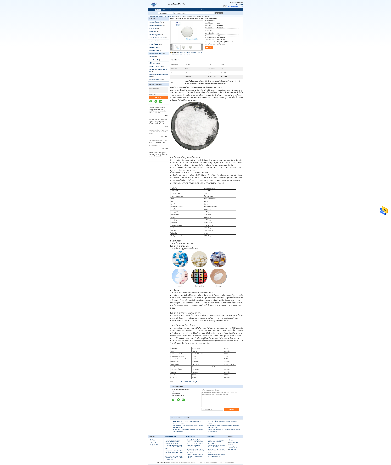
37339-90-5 (192, 382)
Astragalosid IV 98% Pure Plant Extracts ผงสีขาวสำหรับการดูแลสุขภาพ (174, 452)
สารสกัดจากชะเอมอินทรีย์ (166, 16)
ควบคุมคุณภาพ (193, 10)
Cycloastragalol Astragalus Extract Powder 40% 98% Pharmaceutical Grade (172, 441)
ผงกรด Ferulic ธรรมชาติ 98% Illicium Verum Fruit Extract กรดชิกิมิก (216, 451)
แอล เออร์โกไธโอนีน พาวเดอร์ (156, 38)
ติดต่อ (159, 98)
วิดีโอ (164, 10)
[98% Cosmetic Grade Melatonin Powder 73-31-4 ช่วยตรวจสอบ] (187, 32)
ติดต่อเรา (203, 10)
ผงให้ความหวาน (153, 63)
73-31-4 (198, 382)
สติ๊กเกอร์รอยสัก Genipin (155, 80)
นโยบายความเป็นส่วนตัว (163, 462)
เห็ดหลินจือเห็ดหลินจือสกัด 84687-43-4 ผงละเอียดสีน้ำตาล (195, 440)
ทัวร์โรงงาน (182, 10)
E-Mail (231, 444)
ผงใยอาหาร (152, 57)
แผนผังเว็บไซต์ (233, 447)
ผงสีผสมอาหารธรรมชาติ (155, 66)
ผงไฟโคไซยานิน (153, 47)
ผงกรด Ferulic (153, 41)
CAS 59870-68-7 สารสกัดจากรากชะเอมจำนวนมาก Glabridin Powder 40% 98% (216, 445)
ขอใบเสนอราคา (233, 442)
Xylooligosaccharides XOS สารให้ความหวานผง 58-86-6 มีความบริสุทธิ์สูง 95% (195, 445)
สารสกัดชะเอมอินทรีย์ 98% (181, 382)
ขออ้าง (237, 4)
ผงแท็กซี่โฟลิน (152, 31)
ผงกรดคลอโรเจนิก (153, 44)
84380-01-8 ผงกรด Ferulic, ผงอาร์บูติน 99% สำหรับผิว (216, 440)
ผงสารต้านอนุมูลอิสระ (154, 34)
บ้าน (151, 10)
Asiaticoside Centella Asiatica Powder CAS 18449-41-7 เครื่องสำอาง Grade (174, 458)
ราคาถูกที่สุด (187, 54)
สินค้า (157, 10)
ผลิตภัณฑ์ (155, 16)
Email (241, 4)
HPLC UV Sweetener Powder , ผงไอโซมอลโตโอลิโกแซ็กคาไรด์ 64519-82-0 (195, 451)
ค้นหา (220, 13)
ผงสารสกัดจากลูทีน (154, 60)
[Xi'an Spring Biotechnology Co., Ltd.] (157, 4)
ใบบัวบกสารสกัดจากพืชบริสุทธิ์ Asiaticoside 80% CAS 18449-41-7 (173, 447)
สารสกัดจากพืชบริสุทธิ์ (154, 22)
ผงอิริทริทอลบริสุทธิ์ (154, 50)
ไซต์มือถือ (233, 449)
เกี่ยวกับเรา (173, 10)
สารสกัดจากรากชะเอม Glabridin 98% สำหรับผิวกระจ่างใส (216, 455)
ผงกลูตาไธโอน (153, 28)
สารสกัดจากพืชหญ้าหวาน (155, 25)
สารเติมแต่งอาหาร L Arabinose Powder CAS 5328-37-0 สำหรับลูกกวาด (195, 456)
